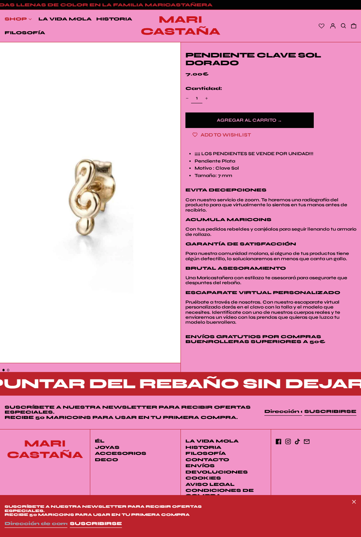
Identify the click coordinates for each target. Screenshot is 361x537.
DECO (106, 460)
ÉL (99, 441)
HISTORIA (203, 447)
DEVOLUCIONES (216, 472)
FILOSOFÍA (205, 453)
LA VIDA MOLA (212, 441)
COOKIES (203, 478)
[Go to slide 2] (8, 370)
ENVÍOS (200, 466)
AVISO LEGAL (209, 484)
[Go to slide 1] (3, 370)
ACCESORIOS (120, 453)
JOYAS (107, 447)
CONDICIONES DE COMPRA (219, 493)
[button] (90, 202)
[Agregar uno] (206, 98)
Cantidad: (203, 88)
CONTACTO (207, 460)
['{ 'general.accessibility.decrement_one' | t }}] (187, 98)
